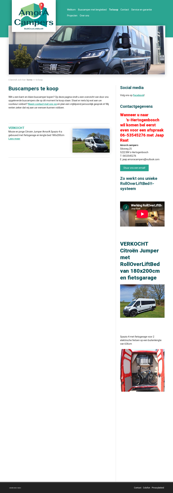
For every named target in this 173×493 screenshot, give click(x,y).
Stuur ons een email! (134, 167)
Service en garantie (141, 9)
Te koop (113, 9)
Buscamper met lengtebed (92, 9)
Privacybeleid (158, 488)
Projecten (72, 15)
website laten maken (15, 488)
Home (29, 80)
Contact (124, 9)
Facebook (138, 95)
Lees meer (14, 138)
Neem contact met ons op (42, 104)
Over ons (84, 15)
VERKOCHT (16, 128)
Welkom (71, 9)
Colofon (146, 488)
